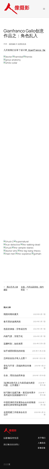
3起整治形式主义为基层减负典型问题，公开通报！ (19, 384)
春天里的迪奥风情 (12, 321)
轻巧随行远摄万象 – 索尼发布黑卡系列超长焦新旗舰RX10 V (19, 393)
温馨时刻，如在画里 (13, 343)
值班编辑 (12, 44)
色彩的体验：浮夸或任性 (15, 329)
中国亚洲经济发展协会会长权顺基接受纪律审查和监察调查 (20, 403)
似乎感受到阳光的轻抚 (14, 351)
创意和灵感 (22, 44)
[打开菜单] (44, 8)
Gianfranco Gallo (38, 50)
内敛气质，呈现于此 (13, 336)
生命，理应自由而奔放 (14, 375)
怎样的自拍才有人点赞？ (15, 358)
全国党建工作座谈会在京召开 (15, 413)
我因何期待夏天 (11, 314)
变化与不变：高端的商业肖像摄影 (17, 366)
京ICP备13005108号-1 (11, 444)
